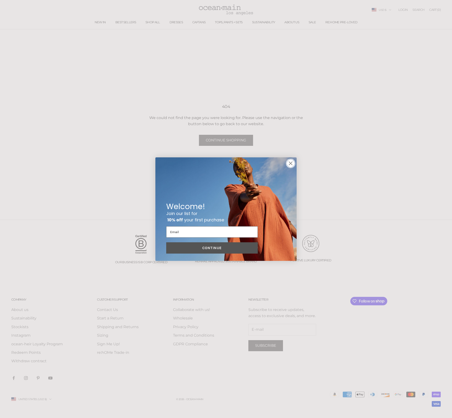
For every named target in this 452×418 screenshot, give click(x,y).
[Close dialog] (291, 163)
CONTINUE (212, 248)
